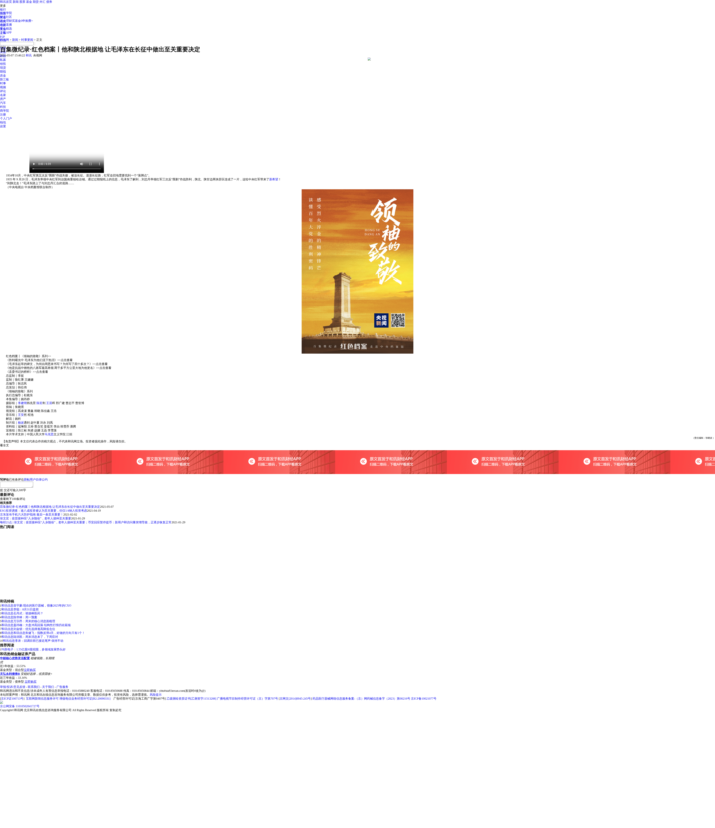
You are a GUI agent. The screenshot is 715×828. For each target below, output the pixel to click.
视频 (3, 87)
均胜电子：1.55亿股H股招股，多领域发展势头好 (33, 649)
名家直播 (6, 24)
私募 (3, 59)
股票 (22, 1)
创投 (3, 63)
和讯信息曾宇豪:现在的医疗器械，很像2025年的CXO (36, 605)
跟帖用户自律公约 (36, 479)
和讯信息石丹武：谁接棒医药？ (22, 613)
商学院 (4, 110)
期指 (3, 71)
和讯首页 (6, 1)
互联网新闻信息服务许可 (42, 698)
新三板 (4, 79)
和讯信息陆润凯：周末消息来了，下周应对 (29, 636)
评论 (3, 91)
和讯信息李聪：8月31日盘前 (20, 609)
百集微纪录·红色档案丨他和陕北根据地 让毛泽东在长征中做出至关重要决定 (50, 506)
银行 (3, 9)
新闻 (16, 1)
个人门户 (6, 118)
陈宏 (39, 403)
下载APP (6, 32)
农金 (3, 75)
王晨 (49, 403)
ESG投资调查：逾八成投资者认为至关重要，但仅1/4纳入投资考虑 (43, 510)
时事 (3, 83)
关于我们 (48, 686)
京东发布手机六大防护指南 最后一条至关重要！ (31, 514)
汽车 (3, 102)
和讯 (29, 55)
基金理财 (6, 20)
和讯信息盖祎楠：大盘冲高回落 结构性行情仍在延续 (36, 625)
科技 (3, 106)
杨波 (21, 422)
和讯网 (4, 39)
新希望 (273, 179)
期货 (36, 1)
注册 (3, 114)
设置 (3, 126)
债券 (49, 1)
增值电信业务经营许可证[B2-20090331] (84, 698)
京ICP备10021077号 (423, 698)
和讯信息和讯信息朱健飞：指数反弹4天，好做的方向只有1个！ (43, 632)
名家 (3, 95)
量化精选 (6, 28)
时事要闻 (27, 39)
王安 (21, 414)
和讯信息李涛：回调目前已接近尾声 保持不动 (33, 640)
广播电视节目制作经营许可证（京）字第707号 (247, 698)
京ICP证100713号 (12, 698)
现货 (3, 67)
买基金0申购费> (22, 20)
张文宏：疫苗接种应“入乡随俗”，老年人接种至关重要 (35, 518)
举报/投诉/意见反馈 (12, 686)
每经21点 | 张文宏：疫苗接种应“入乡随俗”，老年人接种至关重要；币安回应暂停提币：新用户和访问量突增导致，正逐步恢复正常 (85, 522)
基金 (29, 1)
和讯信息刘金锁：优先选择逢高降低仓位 (28, 629)
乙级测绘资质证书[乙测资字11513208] (191, 698)
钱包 (3, 122)
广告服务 (62, 686)
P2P (2, 36)
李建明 (22, 403)
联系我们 (34, 686)
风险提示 (156, 694)
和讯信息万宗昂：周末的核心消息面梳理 (28, 621)
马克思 (49, 434)
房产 (3, 98)
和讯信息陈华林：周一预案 (19, 617)
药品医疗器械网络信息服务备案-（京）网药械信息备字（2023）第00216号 (361, 698)
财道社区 (6, 16)
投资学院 (6, 13)
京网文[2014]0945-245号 (295, 698)
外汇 (42, 1)
